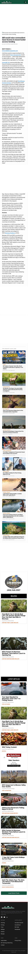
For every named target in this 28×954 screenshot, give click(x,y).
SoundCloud (18, 925)
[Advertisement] (14, 18)
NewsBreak (17, 929)
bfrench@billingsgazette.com (10, 50)
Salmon (2, 931)
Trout (2, 927)
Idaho (3, 887)
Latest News (4, 940)
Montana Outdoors (10, 233)
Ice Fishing (7, 704)
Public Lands (10, 622)
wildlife (16, 622)
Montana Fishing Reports (11, 813)
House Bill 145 (6, 62)
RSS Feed (17, 927)
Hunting (4, 622)
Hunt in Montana (6, 790)
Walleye (3, 929)
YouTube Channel (19, 922)
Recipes (4, 751)
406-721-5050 (14, 764)
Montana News (11, 658)
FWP (3, 704)
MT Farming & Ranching (6, 942)
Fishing (4, 862)
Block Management (15, 55)
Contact (2, 945)
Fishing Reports (9, 887)
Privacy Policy (18, 940)
